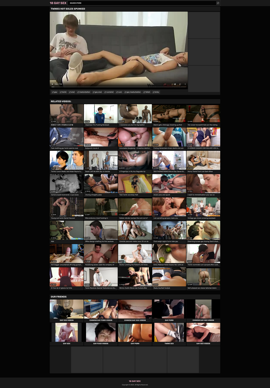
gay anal (98, 92)
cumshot (110, 92)
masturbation (84, 92)
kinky (157, 92)
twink (64, 92)
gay (55, 92)
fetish (148, 92)
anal (73, 92)
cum (120, 92)
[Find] (218, 3)
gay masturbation (134, 92)
